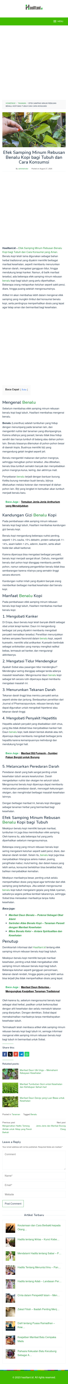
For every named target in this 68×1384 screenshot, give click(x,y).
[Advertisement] (34, 63)
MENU (60, 21)
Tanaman (16, 1114)
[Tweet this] (10, 1054)
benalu (6, 280)
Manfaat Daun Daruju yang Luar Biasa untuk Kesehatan (42, 1099)
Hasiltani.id (39, 947)
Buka (24, 389)
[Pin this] (15, 1054)
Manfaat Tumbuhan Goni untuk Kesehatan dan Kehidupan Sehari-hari (41, 1085)
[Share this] (4, 1054)
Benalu (29, 402)
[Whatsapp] (27, 1054)
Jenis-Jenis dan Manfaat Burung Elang (51, 1126)
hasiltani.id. (28, 1377)
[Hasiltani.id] (34, 7)
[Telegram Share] (21, 1054)
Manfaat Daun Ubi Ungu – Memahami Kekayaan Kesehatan (39, 1071)
